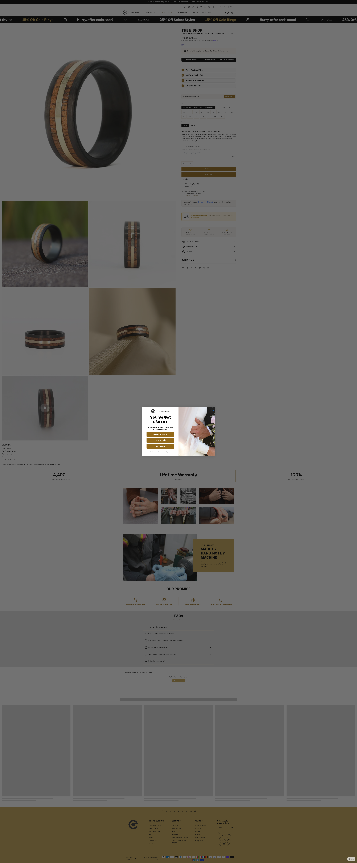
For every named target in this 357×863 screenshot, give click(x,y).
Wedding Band (160, 434)
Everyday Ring (160, 440)
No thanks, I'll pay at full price (160, 452)
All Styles (160, 446)
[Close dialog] (212, 409)
